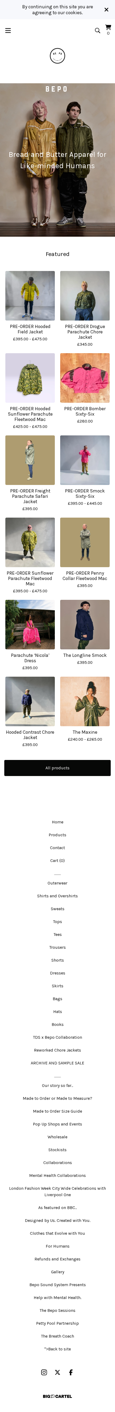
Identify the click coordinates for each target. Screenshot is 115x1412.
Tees (57, 934)
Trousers (57, 947)
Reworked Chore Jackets (57, 1050)
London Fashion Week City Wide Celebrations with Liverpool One (57, 1191)
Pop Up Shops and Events (57, 1124)
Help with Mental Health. (57, 1297)
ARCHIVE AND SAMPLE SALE (57, 1062)
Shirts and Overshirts (57, 895)
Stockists (57, 1149)
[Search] (97, 30)
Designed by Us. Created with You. (57, 1220)
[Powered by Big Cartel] (57, 1396)
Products (57, 834)
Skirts (57, 985)
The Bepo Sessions (57, 1310)
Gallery (57, 1271)
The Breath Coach (57, 1336)
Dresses (57, 973)
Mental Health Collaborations (57, 1175)
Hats (57, 1011)
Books (58, 1024)
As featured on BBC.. (57, 1207)
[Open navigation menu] (8, 30)
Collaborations (57, 1162)
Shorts (57, 960)
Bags (57, 998)
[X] (57, 1372)
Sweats (57, 908)
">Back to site (57, 1348)
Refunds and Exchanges (57, 1259)
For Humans (58, 1246)
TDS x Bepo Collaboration (57, 1037)
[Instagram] (44, 1372)
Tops (57, 921)
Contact (57, 847)
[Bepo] (57, 56)
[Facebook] (71, 1372)
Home (57, 821)
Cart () (57, 860)
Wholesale (57, 1136)
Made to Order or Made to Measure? (57, 1098)
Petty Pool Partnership (57, 1323)
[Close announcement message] (106, 9)
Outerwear (57, 883)
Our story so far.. (57, 1085)
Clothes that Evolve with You (57, 1233)
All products (57, 767)
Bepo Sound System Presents (57, 1284)
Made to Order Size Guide (57, 1111)
